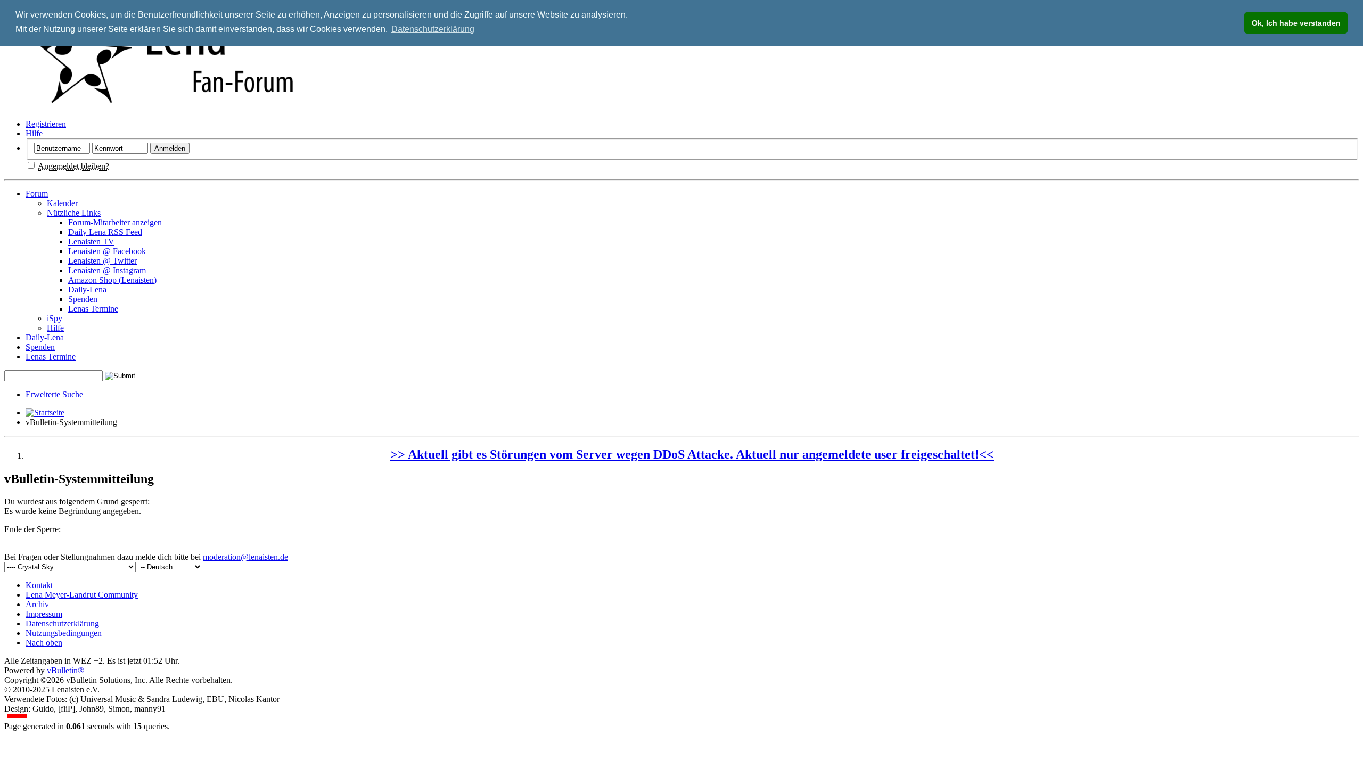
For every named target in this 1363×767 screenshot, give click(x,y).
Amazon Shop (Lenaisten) (112, 279)
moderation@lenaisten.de (245, 556)
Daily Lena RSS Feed (105, 231)
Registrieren (46, 123)
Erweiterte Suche (54, 394)
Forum (37, 193)
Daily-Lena (87, 289)
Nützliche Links (74, 212)
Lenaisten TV (91, 241)
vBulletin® (65, 670)
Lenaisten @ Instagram (107, 270)
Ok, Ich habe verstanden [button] (1296, 23)
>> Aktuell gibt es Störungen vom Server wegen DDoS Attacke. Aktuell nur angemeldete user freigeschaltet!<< (692, 454)
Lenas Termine (93, 308)
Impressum (44, 613)
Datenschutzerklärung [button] (432, 29)
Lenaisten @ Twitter (102, 260)
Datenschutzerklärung (62, 623)
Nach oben (44, 642)
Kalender (62, 203)
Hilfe (34, 133)
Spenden (82, 299)
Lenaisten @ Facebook (107, 251)
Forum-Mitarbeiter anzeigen (115, 222)
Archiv (37, 604)
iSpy (54, 318)
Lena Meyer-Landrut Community (82, 594)
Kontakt (39, 585)
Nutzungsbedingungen (64, 633)
